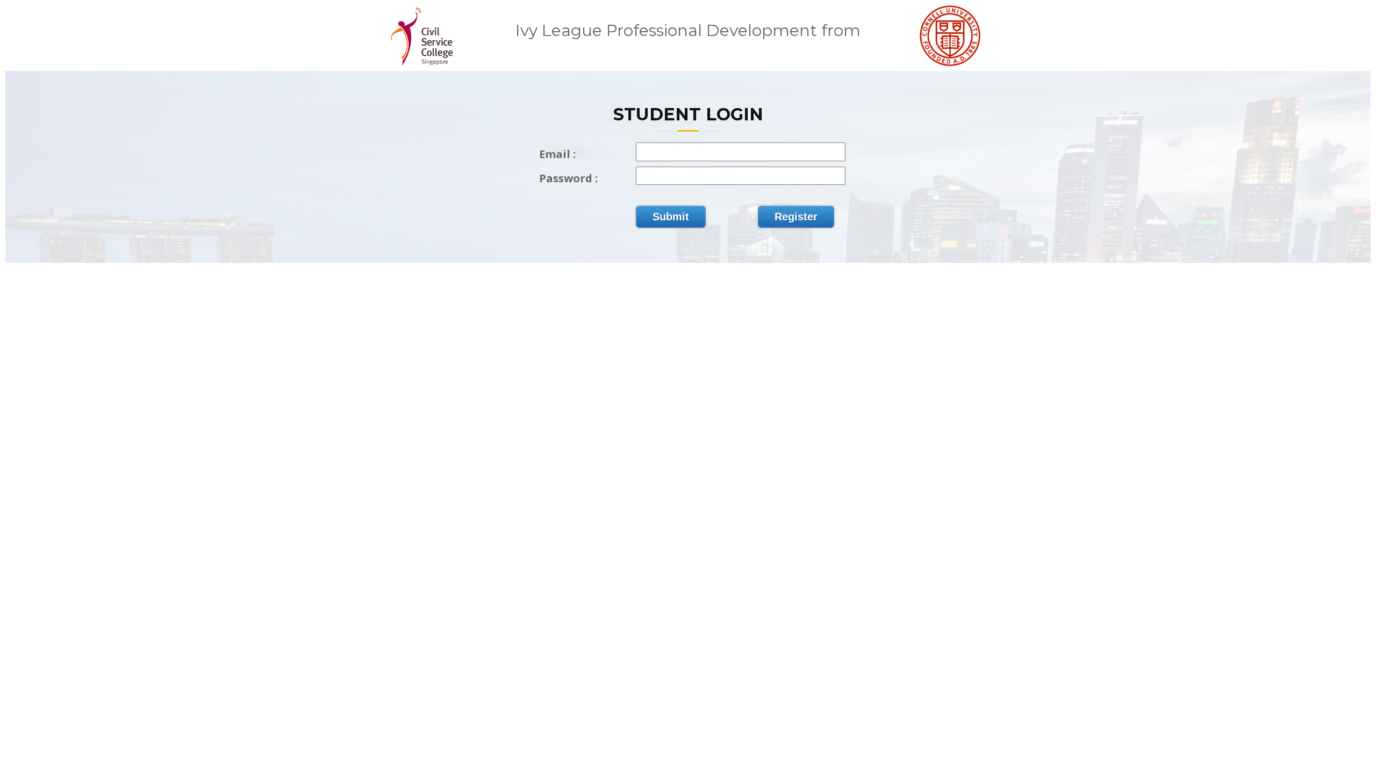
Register (796, 217)
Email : (557, 154)
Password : (568, 178)
